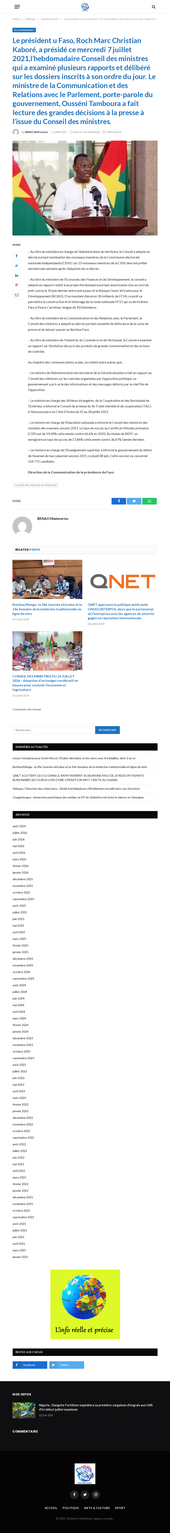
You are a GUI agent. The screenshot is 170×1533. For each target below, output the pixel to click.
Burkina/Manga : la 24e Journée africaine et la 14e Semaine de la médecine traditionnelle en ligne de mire (47, 609)
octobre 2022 (21, 1131)
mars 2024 (19, 1018)
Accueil (51, 1508)
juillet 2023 (20, 1071)
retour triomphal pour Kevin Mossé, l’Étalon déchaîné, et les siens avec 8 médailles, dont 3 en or (74, 758)
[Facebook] (16, 256)
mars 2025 (19, 938)
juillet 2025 (20, 912)
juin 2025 (18, 919)
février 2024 (20, 1025)
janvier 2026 (20, 872)
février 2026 (20, 866)
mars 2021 (19, 1250)
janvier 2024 (20, 1031)
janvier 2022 (20, 1190)
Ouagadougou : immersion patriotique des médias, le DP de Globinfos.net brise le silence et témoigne (78, 797)
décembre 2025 (23, 879)
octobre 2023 (21, 1051)
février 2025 (20, 945)
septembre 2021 (23, 1217)
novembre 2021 (23, 1204)
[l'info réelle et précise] (85, 6)
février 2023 (20, 1104)
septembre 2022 (23, 1137)
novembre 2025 (23, 885)
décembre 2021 (23, 1197)
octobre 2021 (21, 1210)
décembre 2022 (23, 1117)
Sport (120, 1508)
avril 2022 (19, 1170)
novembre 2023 (23, 1045)
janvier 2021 (20, 1257)
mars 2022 (19, 1177)
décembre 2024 (23, 958)
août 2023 (19, 1064)
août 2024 (19, 985)
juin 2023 (18, 1078)
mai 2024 (18, 1005)
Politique (71, 1508)
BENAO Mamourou (36, 132)
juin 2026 (18, 839)
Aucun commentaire (87, 132)
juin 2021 (18, 1237)
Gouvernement (24, 30)
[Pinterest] (16, 285)
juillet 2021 (20, 1230)
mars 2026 (19, 859)
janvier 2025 (20, 952)
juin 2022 (18, 1157)
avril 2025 (19, 932)
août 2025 (19, 905)
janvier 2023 (20, 1111)
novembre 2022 (23, 1124)
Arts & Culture (97, 1508)
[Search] (153, 6)
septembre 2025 (23, 899)
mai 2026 (18, 846)
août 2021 (19, 1223)
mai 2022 (18, 1164)
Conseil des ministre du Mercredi (36, 485)
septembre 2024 (23, 978)
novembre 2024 (23, 965)
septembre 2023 (23, 1058)
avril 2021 (19, 1243)
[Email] (16, 295)
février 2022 (20, 1184)
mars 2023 (19, 1098)
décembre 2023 (23, 1038)
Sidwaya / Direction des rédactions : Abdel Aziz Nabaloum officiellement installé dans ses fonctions (76, 788)
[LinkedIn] (16, 275)
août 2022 (19, 1144)
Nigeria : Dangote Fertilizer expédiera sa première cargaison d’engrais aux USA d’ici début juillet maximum (96, 1407)
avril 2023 (19, 1091)
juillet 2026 (20, 832)
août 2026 (19, 826)
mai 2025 (18, 925)
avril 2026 (19, 852)
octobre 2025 (21, 892)
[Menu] (17, 6)
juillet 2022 (20, 1151)
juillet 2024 (20, 991)
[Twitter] (16, 265)
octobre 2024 (21, 972)
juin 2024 (18, 998)
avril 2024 (19, 1011)
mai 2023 (18, 1084)
